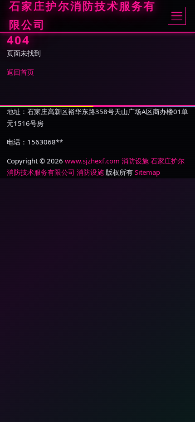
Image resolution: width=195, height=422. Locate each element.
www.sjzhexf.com (92, 160)
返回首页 (20, 72)
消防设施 (135, 160)
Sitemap (147, 172)
